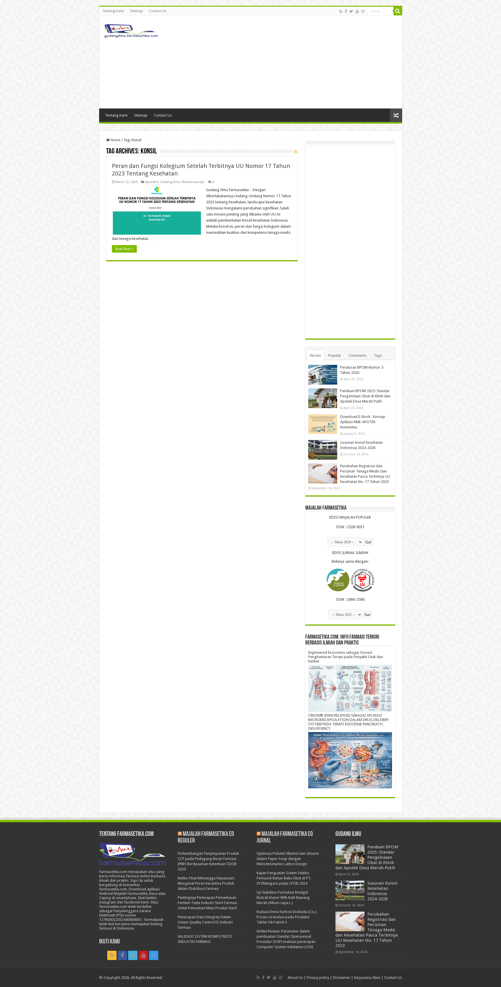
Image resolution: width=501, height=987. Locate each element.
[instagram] (363, 11)
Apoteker (152, 182)
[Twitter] (351, 11)
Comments (357, 355)
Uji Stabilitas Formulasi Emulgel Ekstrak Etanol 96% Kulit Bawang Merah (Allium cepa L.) (283, 897)
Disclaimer (341, 977)
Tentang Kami (113, 11)
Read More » (124, 249)
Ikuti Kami (109, 942)
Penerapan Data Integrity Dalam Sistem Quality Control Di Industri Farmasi (205, 922)
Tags (378, 355)
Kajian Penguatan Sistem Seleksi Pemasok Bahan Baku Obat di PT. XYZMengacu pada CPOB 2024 (284, 878)
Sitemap (136, 11)
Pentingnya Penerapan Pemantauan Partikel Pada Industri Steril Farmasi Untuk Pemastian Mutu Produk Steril (207, 902)
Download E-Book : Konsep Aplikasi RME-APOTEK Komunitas (362, 421)
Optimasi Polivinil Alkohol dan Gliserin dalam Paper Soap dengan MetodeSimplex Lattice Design (288, 858)
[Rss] (341, 11)
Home (115, 140)
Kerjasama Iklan (367, 977)
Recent (315, 355)
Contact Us (157, 11)
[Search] (397, 11)
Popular (334, 355)
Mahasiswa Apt (193, 182)
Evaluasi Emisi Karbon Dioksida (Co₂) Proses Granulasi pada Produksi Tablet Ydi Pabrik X (287, 917)
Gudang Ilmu (170, 182)
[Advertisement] (292, 62)
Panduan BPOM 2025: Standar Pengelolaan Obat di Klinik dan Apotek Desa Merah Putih (365, 396)
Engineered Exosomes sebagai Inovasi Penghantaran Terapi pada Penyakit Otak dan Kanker (345, 656)
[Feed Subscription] (295, 151)
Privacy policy (318, 977)
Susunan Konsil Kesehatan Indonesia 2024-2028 (382, 891)
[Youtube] (357, 11)
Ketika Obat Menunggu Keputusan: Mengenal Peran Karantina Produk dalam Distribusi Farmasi (206, 883)
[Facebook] (346, 11)
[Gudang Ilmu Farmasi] (131, 30)
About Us (295, 977)
